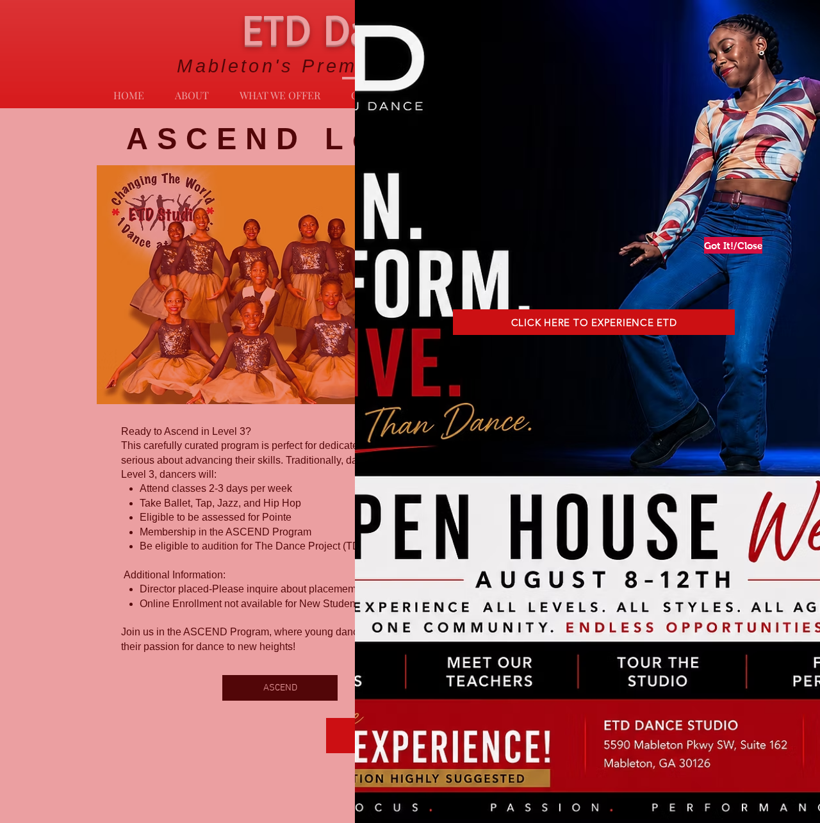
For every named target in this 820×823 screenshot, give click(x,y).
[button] (728, 245)
